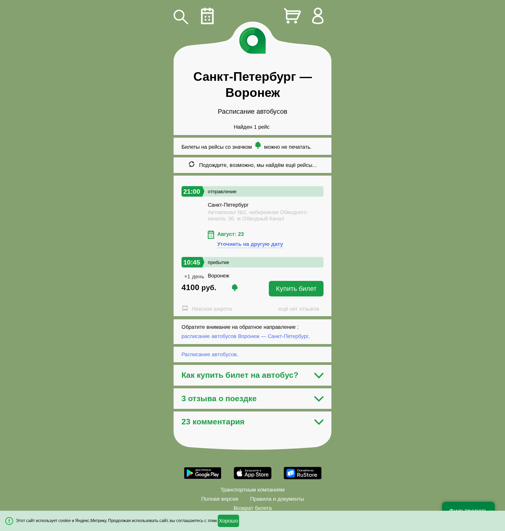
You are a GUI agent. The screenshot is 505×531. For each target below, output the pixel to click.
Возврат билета (253, 508)
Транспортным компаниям (252, 490)
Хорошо (228, 521)
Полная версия (219, 499)
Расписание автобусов (209, 354)
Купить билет (296, 288)
